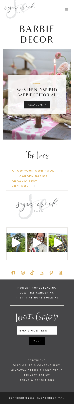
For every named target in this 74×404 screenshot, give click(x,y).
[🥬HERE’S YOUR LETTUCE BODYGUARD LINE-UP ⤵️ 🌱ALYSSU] (58, 242)
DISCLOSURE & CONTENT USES (37, 365)
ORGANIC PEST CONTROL (24, 183)
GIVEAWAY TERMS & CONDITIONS (37, 370)
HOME (37, 83)
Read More (39, 105)
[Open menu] (66, 9)
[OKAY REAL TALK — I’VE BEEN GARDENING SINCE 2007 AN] (16, 242)
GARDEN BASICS (33, 176)
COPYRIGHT (37, 360)
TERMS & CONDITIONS (37, 380)
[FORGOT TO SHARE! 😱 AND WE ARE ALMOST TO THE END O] (36, 242)
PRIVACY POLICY (37, 375)
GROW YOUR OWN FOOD (33, 170)
